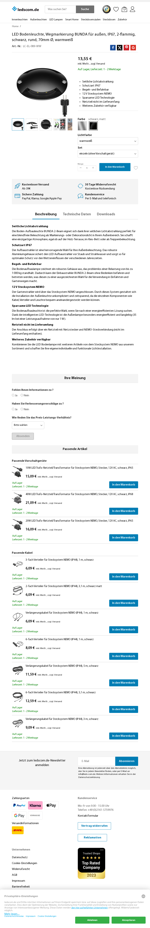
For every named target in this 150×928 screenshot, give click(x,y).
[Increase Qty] (93, 168)
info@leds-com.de (86, 774)
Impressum (18, 880)
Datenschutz (20, 857)
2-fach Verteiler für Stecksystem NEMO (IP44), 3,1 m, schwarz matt (64, 586)
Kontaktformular (88, 815)
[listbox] (108, 126)
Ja (15, 395)
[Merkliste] (116, 9)
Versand (100, 63)
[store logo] (25, 8)
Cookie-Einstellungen (24, 863)
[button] (32, 124)
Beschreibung (46, 214)
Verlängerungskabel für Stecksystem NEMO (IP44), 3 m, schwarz (62, 719)
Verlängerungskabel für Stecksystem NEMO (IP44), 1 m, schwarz (62, 613)
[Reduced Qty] (81, 168)
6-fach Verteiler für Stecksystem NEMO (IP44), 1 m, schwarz (60, 639)
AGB (14, 875)
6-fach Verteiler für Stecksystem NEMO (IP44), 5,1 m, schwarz (61, 692)
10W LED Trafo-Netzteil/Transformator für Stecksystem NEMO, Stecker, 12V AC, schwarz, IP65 (79, 468)
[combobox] (60, 9)
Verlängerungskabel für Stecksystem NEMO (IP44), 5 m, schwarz (62, 666)
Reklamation (92, 837)
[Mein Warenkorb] (124, 9)
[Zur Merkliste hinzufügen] (136, 167)
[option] (82, 125)
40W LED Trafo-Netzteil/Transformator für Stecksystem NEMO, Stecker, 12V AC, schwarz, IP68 (79, 494)
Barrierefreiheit (21, 886)
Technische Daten (77, 214)
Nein (26, 395)
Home (15, 26)
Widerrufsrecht (21, 869)
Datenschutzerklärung (89, 777)
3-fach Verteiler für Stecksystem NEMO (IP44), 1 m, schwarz (60, 560)
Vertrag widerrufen (94, 825)
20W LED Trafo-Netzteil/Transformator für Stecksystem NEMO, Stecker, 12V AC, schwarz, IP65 (79, 521)
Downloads (106, 214)
